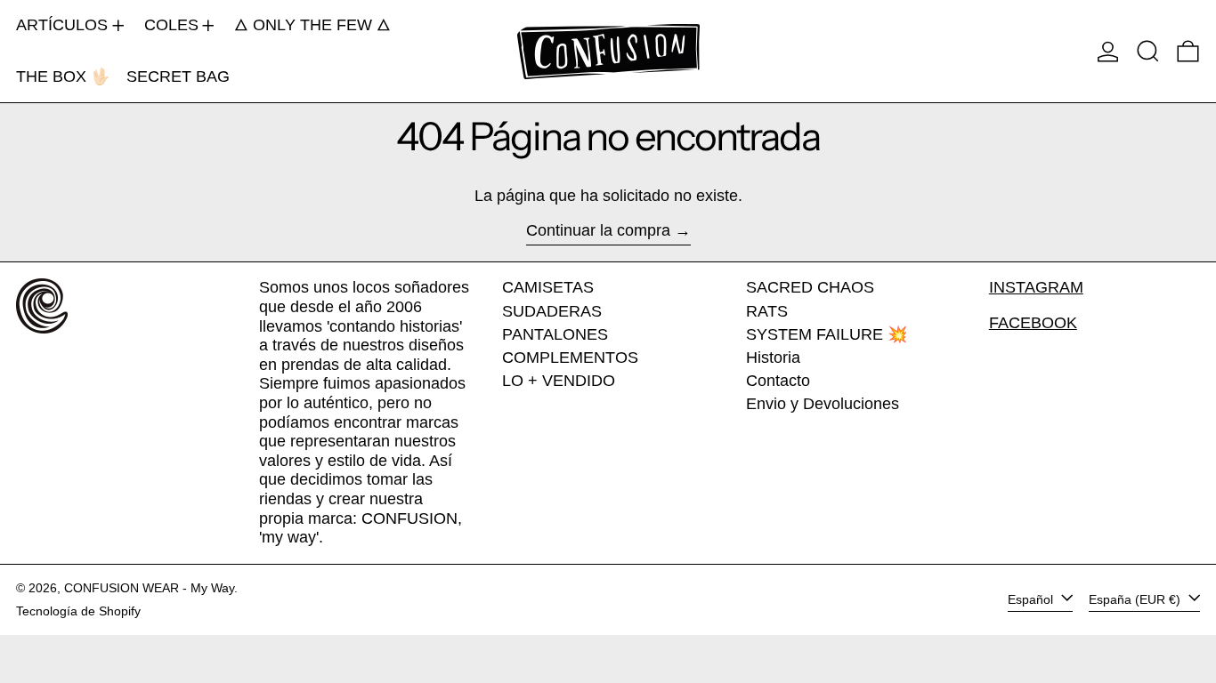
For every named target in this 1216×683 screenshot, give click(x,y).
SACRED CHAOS (810, 287)
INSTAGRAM (1036, 287)
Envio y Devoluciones (822, 404)
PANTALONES (555, 334)
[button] (1148, 51)
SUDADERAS (552, 311)
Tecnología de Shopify (78, 611)
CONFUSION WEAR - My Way (149, 588)
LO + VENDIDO (558, 381)
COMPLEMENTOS (570, 357)
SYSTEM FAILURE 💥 (826, 334)
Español (1032, 599)
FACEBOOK (1033, 323)
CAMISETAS (548, 287)
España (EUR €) (1136, 599)
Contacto (778, 381)
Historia (773, 357)
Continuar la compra (598, 230)
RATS (767, 311)
